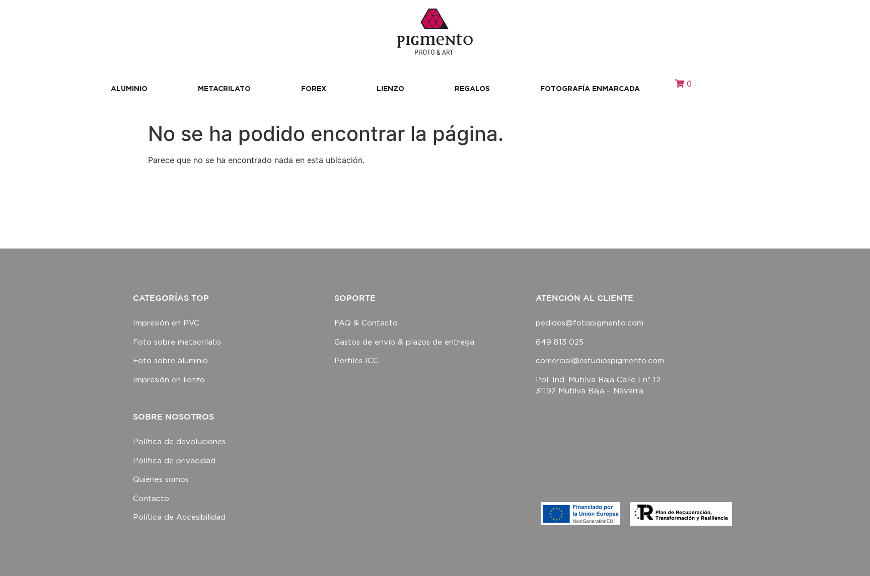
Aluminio (129, 88)
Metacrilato (224, 88)
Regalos (472, 88)
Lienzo (390, 88)
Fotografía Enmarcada (590, 88)
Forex (313, 88)
